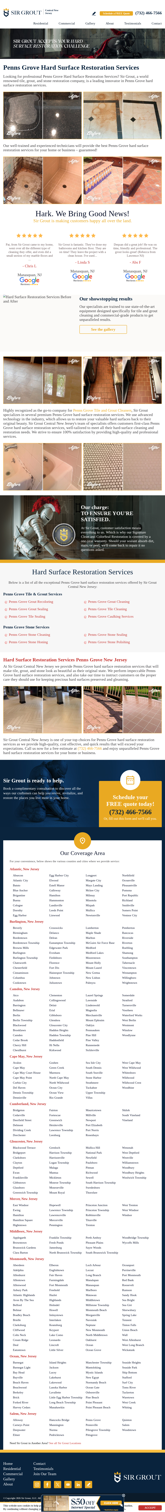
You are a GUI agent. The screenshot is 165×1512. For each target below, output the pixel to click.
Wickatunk (128, 1350)
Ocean (89, 1345)
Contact (157, 23)
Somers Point (130, 910)
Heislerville (56, 1125)
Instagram (37, 1484)
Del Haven (19, 1087)
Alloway (18, 1420)
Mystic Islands (94, 1372)
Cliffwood (19, 1330)
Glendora (54, 1020)
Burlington (19, 952)
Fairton (53, 1110)
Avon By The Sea (23, 1300)
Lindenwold (93, 1005)
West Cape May (131, 1062)
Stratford (127, 1000)
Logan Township (59, 1162)
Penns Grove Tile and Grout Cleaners (102, 410)
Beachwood (20, 1387)
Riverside (127, 937)
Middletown (93, 1300)
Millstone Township (97, 1305)
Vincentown (129, 967)
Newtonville (93, 915)
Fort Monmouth (58, 1285)
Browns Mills (21, 947)
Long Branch (93, 1275)
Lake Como (56, 1335)
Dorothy (18, 910)
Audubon (18, 1000)
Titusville (91, 1220)
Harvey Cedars (21, 1407)
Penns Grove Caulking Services (111, 616)
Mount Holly (93, 962)
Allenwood (19, 1285)
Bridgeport (19, 1152)
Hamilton (54, 895)
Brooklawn (19, 1030)
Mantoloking (93, 1367)
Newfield (91, 1157)
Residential (40, 23)
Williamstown (130, 1162)
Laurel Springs (94, 995)
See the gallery (103, 329)
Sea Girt (127, 1305)
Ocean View (56, 1092)
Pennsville (92, 1425)
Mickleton (55, 1177)
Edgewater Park (58, 947)
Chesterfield (20, 967)
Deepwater (19, 1430)
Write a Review (94, 13)
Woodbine (128, 1087)
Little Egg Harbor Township (65, 1397)
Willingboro (129, 977)
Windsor (127, 1215)
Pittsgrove (91, 1435)
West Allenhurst (131, 1340)
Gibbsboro (55, 1015)
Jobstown (54, 977)
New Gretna (93, 972)
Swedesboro (93, 1187)
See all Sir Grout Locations (65, 1443)
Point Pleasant (94, 1402)
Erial (52, 1010)
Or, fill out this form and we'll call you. (130, 819)
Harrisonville (57, 1157)
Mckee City (92, 890)
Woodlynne (129, 1035)
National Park (94, 1152)
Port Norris (92, 1130)
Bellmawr (18, 1010)
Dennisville (19, 1097)
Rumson (127, 1290)
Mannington (56, 1425)
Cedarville (19, 1115)
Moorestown (93, 957)
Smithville (128, 905)
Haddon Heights (58, 1030)
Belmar (17, 1310)
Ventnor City (129, 915)
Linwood (54, 915)
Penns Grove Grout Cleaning (109, 602)
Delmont (18, 1125)
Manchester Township (99, 1362)
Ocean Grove (93, 1350)
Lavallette (55, 1392)
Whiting (127, 1407)
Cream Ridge (20, 1340)
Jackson (53, 1367)
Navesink (91, 1320)
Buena (16, 900)
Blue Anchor (20, 890)
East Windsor (21, 1205)
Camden (18, 1035)
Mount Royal (57, 1192)
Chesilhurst (19, 1050)
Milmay (90, 895)
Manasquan (92, 1285)
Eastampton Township (62, 942)
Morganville (93, 1315)
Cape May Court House (27, 1072)
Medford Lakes (95, 952)
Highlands (55, 1300)
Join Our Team (44, 1474)
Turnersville (129, 1005)
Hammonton (56, 900)
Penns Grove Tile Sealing (27, 616)
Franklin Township (60, 1237)
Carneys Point (21, 1425)
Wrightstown (129, 982)
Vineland (127, 1120)
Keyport (54, 1330)
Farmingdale (56, 1280)
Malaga (53, 1167)
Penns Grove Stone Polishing (109, 642)
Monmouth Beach (96, 1310)
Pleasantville (129, 885)
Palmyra (90, 982)
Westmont (128, 1025)
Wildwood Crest (131, 1082)
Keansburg (55, 1325)
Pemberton (128, 927)
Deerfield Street (22, 1120)
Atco (16, 995)
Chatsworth (19, 962)
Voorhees (127, 1010)
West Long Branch (133, 1345)
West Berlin (129, 1020)
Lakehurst (55, 1377)
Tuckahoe (91, 1087)
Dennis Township (23, 1092)
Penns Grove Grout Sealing (28, 609)
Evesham (54, 952)
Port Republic (130, 895)
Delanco (54, 932)
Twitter (57, 1484)
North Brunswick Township (65, 1252)
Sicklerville (92, 1050)
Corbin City (20, 1082)
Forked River (20, 1402)
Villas (89, 1097)
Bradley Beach (21, 1315)
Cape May (19, 1067)
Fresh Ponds (56, 1242)
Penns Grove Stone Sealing (107, 635)
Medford (91, 947)
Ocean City (56, 1087)
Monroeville (56, 1187)
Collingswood (57, 1000)
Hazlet (53, 1295)
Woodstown (129, 1430)
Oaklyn (90, 1025)
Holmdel (54, 1305)
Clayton (17, 1162)
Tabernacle (128, 962)
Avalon (17, 1062)
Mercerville (56, 1220)
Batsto (16, 885)
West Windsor (130, 1210)
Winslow (127, 1030)
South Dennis (94, 1067)
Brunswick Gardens (24, 1247)
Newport (91, 1120)
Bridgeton (18, 1110)
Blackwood (19, 1025)
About (110, 23)
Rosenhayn (92, 1135)
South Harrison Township (101, 1182)
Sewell (90, 1177)
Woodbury (128, 1167)
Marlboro (91, 1290)
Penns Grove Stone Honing (28, 642)
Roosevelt (128, 1285)
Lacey (52, 1372)
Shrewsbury (129, 1310)
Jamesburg (55, 1247)
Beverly (17, 927)
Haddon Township (60, 1035)
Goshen (53, 1062)
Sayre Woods (93, 1247)
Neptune (91, 1325)
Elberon (53, 1265)
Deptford (18, 1167)
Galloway (55, 890)
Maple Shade (93, 932)
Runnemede (93, 1045)
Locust (90, 1270)
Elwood (53, 880)
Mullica (90, 910)
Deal (15, 1345)
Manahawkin (56, 1407)
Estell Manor (56, 885)
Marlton (90, 937)
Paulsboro (91, 1162)
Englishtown (56, 1270)
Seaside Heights (131, 1362)
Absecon (18, 875)
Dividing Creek (22, 1130)
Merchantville (94, 1015)
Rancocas (127, 932)
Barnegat (18, 1362)
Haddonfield (56, 1040)
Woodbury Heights (133, 1172)
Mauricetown (93, 1110)
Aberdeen (18, 1265)
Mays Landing (94, 885)
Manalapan (92, 1280)
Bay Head (18, 1372)
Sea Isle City (93, 1062)
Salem (125, 1425)
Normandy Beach (96, 1382)
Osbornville (92, 1392)
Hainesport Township (61, 972)
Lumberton (92, 927)
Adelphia (18, 1270)
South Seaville (94, 1072)
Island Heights (57, 1362)
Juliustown (55, 982)
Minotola (91, 900)
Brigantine (19, 895)
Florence (54, 962)
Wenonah (127, 1147)
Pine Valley (92, 1040)
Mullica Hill (93, 1147)
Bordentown (20, 937)
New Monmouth (95, 1330)
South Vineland (131, 1115)
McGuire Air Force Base (100, 942)
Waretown (128, 1397)
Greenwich (55, 1120)
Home (8, 1463)
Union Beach (129, 1330)
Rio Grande (56, 1097)
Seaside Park (129, 1367)
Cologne (18, 905)
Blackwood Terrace (24, 1147)
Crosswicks (56, 927)
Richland (127, 900)
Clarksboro (19, 1157)
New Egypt (92, 1377)
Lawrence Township (61, 1130)
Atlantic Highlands (24, 1295)
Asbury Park (20, 1290)
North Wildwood (59, 1082)
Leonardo (54, 1340)
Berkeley (18, 1392)
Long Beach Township (62, 1402)
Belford (17, 1305)
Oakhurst (91, 1340)
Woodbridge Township (135, 1237)
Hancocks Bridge (59, 1420)
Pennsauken (93, 1030)
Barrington (19, 1005)
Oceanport (128, 1265)
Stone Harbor (93, 1077)
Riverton (127, 942)
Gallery (90, 23)
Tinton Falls (129, 1325)
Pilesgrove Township (98, 1430)
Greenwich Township (25, 1192)
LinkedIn (78, 1484)
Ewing (16, 1210)
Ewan (16, 1172)
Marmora (54, 1072)
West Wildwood (131, 1067)
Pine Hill (91, 1035)
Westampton (129, 972)
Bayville (18, 1377)
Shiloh (126, 1110)
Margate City (93, 880)
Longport (91, 875)
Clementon (55, 995)
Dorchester (19, 1135)
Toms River (129, 1387)
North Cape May (59, 1077)
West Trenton (130, 1205)
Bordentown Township (26, 942)
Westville (127, 1157)
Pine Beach (92, 1397)
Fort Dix (54, 967)
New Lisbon (93, 977)
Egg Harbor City (59, 875)
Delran (53, 937)
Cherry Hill (19, 1045)
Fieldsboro (55, 957)
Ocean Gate (92, 1387)
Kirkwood (55, 1050)
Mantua (53, 1172)
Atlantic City (20, 880)
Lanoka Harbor (58, 1387)
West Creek (129, 1402)
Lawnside (91, 1000)
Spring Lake (129, 1315)
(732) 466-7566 (148, 13)
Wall (125, 1335)
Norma (53, 1430)
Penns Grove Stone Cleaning (29, 635)
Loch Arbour (93, 1265)
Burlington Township (25, 957)
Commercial (67, 23)
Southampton (130, 957)
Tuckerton (128, 1392)
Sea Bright (128, 1300)
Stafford (127, 1377)
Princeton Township (97, 1210)
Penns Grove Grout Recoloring (31, 602)
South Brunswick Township (102, 1252)
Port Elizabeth (94, 1125)
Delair (53, 1005)
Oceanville (128, 880)
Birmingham (20, 932)
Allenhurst (19, 1275)
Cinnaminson (20, 972)
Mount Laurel (94, 967)
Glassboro (19, 1187)
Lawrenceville (57, 1215)
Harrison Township (60, 1152)
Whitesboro (129, 1072)
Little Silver (56, 1350)
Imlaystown (56, 1315)
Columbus (19, 977)
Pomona (127, 890)
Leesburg (54, 1135)
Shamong (127, 952)
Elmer (16, 1435)
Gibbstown (19, 1182)
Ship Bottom (129, 1372)
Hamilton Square (23, 1220)
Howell (53, 1310)
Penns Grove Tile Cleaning (107, 609)
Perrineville (129, 1270)
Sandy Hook (129, 1295)
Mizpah (90, 905)
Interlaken (55, 1320)
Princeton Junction (96, 1205)
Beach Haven (21, 1382)
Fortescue (55, 1115)
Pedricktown (56, 1435)
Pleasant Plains (94, 1242)
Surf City (127, 1382)
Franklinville (20, 1177)
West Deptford (130, 1152)
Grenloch (54, 1147)
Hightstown (19, 1225)
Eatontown (19, 1350)
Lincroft (54, 1345)
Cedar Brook (20, 1040)
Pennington (56, 1225)
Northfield (128, 875)
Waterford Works (132, 1015)
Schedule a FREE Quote (116, 13)
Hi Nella (54, 1045)
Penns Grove (93, 1420)
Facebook (47, 1484)
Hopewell (55, 1205)
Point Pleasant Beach (98, 1407)
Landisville (55, 905)
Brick (16, 1397)
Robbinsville (93, 1215)
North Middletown (96, 1335)
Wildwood (128, 1077)
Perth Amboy (93, 1237)
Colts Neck (19, 1335)
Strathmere (92, 1082)
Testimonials (132, 23)
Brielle (17, 1320)
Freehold (54, 1290)
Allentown (19, 1280)
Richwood (92, 1172)
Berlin (16, 1015)
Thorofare (91, 1192)
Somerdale (128, 995)
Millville (91, 1115)
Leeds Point (56, 910)
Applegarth (19, 1237)
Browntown (20, 1242)
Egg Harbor (20, 915)
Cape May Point (22, 1077)
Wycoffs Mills (130, 1242)
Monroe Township (60, 1182)
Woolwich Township (134, 1177)
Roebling (127, 947)
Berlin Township (22, 1020)
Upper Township (95, 1092)
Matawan (91, 1295)
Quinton (127, 1420)
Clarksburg (19, 1325)
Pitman (90, 1167)
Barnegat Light (21, 1367)
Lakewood (55, 1382)
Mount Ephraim (95, 1020)
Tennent (126, 1320)
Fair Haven (55, 1275)
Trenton (90, 1225)
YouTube (68, 1484)
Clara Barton (20, 1252)
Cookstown (19, 982)
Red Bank (128, 1280)
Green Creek (56, 1067)
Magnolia (91, 1010)
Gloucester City (58, 1025)
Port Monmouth (131, 1275)
